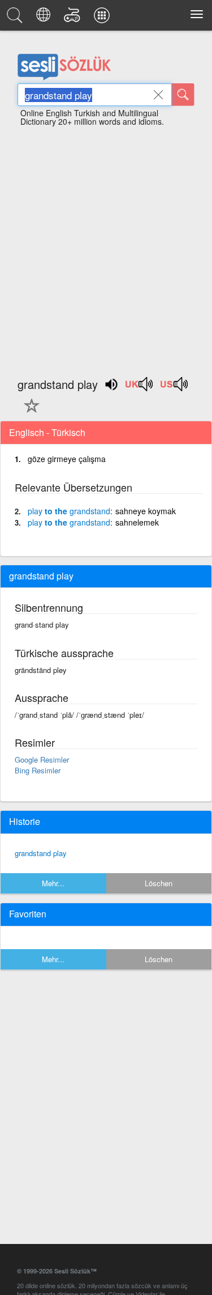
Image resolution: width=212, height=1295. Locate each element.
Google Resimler (42, 759)
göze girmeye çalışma (67, 458)
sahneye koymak (145, 511)
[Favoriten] (29, 412)
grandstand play (41, 853)
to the (69, 511)
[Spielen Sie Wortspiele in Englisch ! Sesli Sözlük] (74, 18)
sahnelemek (137, 522)
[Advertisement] (106, 247)
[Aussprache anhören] (139, 387)
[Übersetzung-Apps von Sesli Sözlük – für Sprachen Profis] (103, 18)
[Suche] (183, 94)
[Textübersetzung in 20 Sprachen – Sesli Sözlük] (45, 18)
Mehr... (53, 883)
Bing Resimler (37, 770)
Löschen (158, 883)
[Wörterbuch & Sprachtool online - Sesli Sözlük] (16, 18)
